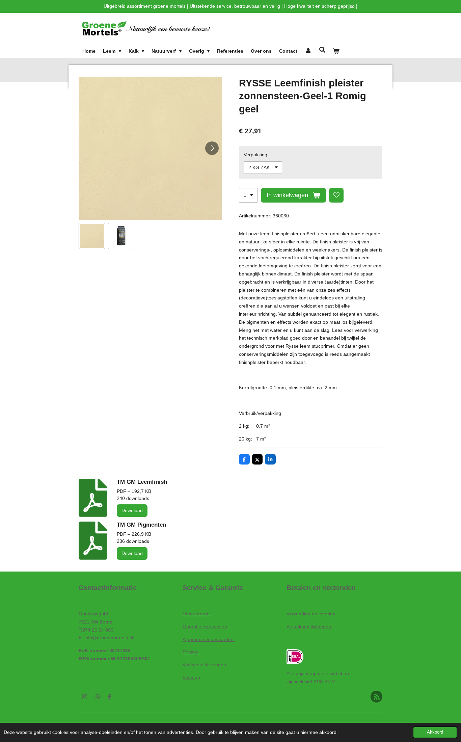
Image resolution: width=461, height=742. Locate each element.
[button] (92, 236)
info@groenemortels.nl (108, 637)
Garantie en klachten (205, 626)
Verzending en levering (311, 613)
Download (132, 510)
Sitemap (191, 677)
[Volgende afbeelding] (212, 148)
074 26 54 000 (97, 630)
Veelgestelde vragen (205, 664)
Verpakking (255, 154)
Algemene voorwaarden (209, 639)
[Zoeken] (322, 50)
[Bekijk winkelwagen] (336, 51)
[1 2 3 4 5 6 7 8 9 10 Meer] (248, 195)
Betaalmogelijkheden (309, 626)
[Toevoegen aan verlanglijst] (336, 195)
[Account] (308, 51)
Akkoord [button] (435, 732)
